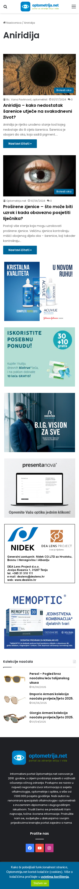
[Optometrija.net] (40, 6)
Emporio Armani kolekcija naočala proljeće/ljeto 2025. (51, 696)
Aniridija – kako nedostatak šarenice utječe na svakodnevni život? (37, 111)
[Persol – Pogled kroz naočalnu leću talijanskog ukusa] (14, 679)
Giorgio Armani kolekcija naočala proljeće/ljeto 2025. (51, 715)
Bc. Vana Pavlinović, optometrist (26, 99)
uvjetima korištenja (55, 876)
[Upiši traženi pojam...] (5, 8)
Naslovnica (13, 23)
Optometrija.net (16, 201)
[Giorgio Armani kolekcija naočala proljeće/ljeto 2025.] (14, 719)
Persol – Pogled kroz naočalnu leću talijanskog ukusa (49, 678)
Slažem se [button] (40, 883)
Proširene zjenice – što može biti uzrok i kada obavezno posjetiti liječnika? (38, 212)
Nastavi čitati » (20, 143)
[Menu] (74, 8)
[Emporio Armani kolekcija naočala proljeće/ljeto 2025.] (14, 700)
